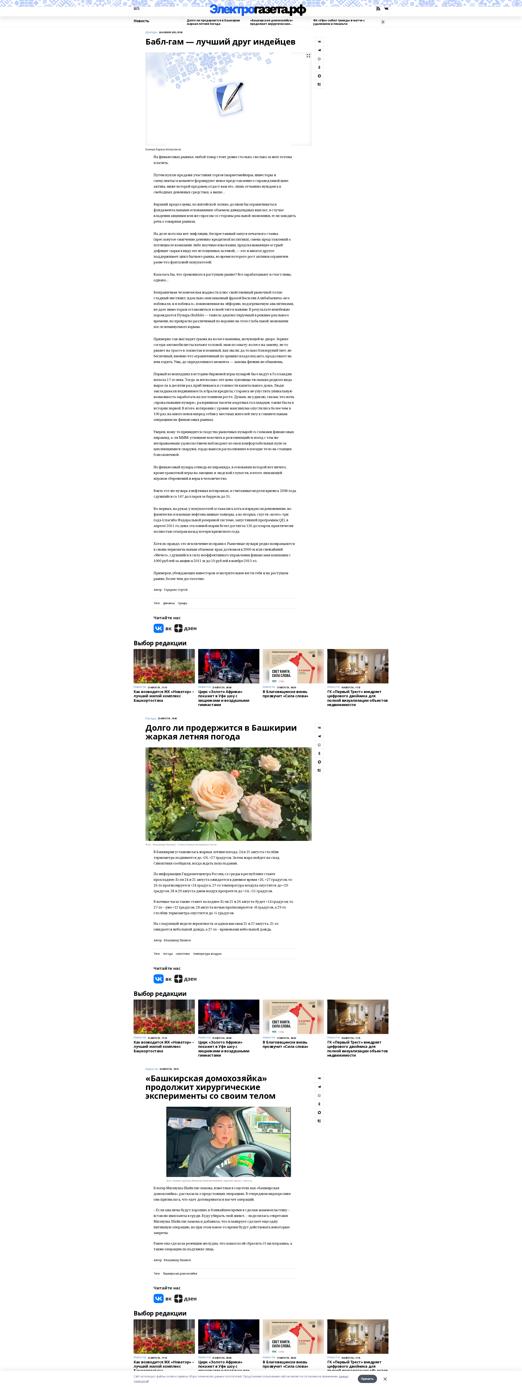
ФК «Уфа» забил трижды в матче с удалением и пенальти (339, 22)
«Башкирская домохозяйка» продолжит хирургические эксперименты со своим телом (273, 22)
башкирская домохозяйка (180, 1273)
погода (168, 954)
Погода (150, 718)
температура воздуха (207, 954)
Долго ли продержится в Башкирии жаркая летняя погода (213, 22)
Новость (141, 21)
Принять (367, 1379)
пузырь (182, 603)
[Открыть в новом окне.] (163, 628)
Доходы (151, 32)
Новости (151, 1069)
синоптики (182, 954)
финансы (169, 603)
